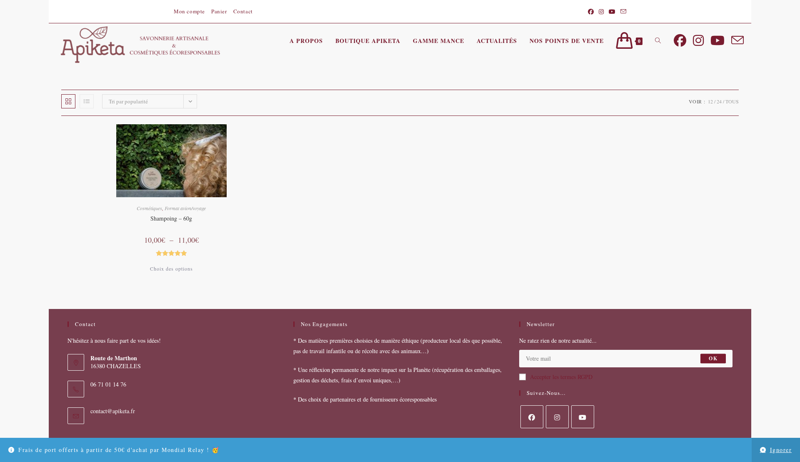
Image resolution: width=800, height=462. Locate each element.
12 (710, 101)
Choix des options (171, 268)
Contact (243, 11)
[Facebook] (531, 416)
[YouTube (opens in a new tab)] (612, 12)
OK (713, 358)
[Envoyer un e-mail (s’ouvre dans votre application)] (622, 12)
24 (719, 101)
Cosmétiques (149, 208)
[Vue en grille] (68, 101)
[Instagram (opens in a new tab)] (601, 12)
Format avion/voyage (185, 208)
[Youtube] (582, 416)
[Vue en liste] (87, 101)
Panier (219, 11)
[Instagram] (557, 416)
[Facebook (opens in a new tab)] (590, 12)
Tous (732, 101)
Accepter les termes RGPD (561, 377)
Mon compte (189, 11)
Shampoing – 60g (171, 218)
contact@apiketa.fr (112, 411)
